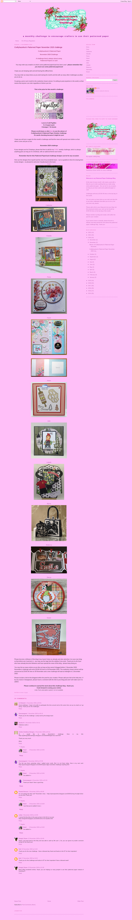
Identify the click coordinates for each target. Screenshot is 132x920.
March (92, 272)
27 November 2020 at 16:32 (30, 858)
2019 (89, 280)
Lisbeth (49, 462)
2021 (89, 235)
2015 (89, 290)
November (93, 242)
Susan (49, 618)
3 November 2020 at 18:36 (36, 773)
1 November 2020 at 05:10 (35, 713)
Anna (87, 47)
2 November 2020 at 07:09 (35, 761)
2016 (89, 288)
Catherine (49, 205)
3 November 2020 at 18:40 (36, 827)
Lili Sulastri (22, 703)
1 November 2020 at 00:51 (33, 703)
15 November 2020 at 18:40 (36, 838)
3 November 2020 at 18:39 (36, 803)
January (92, 277)
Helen (49, 380)
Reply (20, 708)
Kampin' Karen (23, 838)
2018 (89, 283)
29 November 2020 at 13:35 (36, 867)
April (91, 269)
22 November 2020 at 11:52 (30, 849)
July (91, 262)
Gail (20, 849)
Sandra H (21, 722)
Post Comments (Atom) (28, 904)
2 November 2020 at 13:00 (30, 815)
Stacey (49, 577)
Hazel (49, 318)
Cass (87, 49)
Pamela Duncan (23, 791)
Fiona (49, 277)
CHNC (56, 149)
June (91, 264)
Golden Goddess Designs (26, 732)
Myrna (49, 503)
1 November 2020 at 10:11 (32, 722)
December (93, 239)
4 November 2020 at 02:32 (39, 780)
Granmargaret (23, 713)
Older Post (80, 901)
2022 (89, 232)
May (91, 267)
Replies (23, 747)
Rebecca (49, 545)
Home (17, 41)
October (92, 254)
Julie (48, 421)
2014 (89, 293)
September (93, 256)
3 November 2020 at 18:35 (36, 750)
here (51, 131)
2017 (89, 285)
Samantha (89, 69)
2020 (89, 237)
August (92, 259)
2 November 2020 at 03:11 (42, 732)
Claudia (48, 236)
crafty (20, 815)
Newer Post (17, 901)
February (92, 274)
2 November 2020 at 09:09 (36, 791)
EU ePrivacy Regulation (28, 41)
